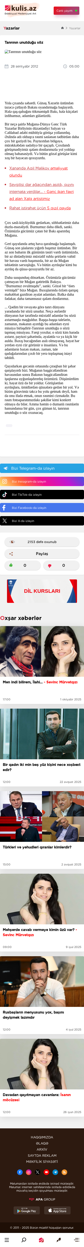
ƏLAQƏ (42, 1143)
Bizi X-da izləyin (23, 521)
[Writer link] (58, 1240)
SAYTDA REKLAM (42, 1155)
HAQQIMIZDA (42, 1137)
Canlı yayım (64, 10)
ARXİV (42, 1149)
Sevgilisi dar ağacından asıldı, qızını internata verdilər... (41, 191)
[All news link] (76, 1240)
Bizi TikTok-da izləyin (27, 494)
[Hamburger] (7, 1240)
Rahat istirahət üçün (40, 208)
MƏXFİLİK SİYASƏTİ (42, 1162)
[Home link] (41, 1240)
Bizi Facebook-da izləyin (29, 508)
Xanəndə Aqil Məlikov (38, 172)
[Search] (23, 1240)
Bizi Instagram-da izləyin (29, 481)
